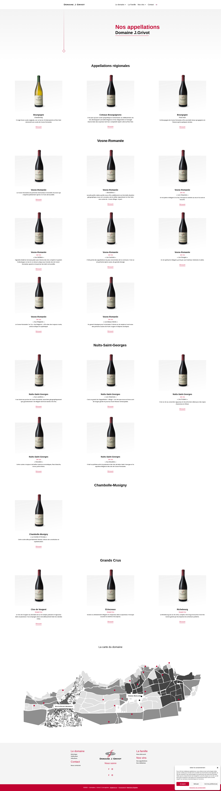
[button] (217, 768)
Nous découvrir (141, 754)
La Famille (132, 5)
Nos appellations (141, 761)
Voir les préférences (210, 784)
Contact (151, 5)
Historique (74, 754)
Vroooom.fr (122, 787)
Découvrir (39, 127)
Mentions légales (132, 787)
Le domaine (119, 5)
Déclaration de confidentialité (197, 787)
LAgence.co (113, 787)
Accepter (183, 784)
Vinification (74, 756)
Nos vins (141, 5)
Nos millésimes (141, 763)
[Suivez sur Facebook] (108, 769)
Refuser (196, 784)
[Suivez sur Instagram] (112, 769)
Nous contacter (76, 765)
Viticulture (74, 758)
